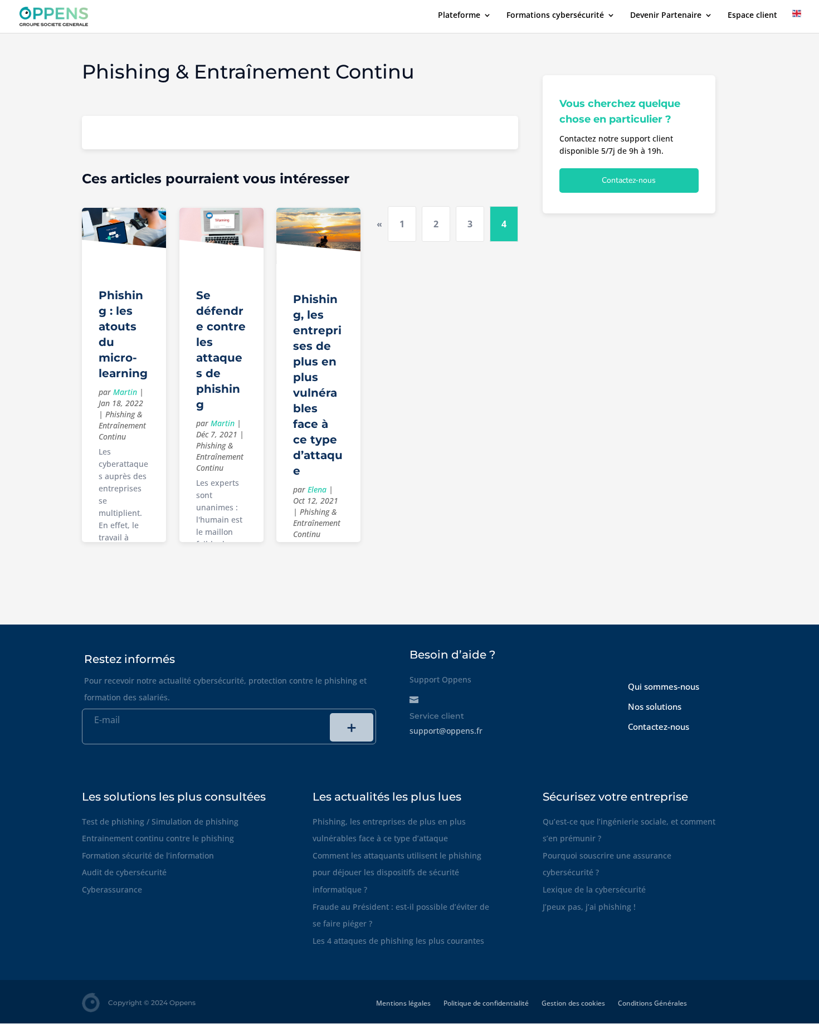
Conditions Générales (652, 1003)
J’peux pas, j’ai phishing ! (589, 906)
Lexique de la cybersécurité (594, 889)
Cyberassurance (112, 889)
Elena (317, 489)
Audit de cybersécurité (124, 872)
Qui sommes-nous (663, 686)
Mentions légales (403, 1003)
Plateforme (459, 15)
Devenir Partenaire (665, 15)
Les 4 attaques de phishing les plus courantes (398, 940)
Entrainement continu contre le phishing (158, 838)
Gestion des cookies (573, 1003)
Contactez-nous (629, 180)
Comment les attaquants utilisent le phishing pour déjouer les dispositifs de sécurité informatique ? (397, 872)
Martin (125, 392)
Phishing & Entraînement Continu (122, 425)
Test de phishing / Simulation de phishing (160, 821)
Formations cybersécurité (555, 15)
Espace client (752, 15)
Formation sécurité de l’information (148, 855)
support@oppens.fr (446, 730)
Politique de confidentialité (486, 1003)
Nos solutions (654, 706)
